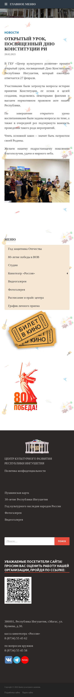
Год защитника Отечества (25, 249)
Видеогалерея (17, 281)
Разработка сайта (12, 692)
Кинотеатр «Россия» (21, 273)
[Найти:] (37, 541)
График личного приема (24, 306)
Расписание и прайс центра (26, 297)
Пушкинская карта (17, 493)
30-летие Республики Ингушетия (26, 499)
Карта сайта (27, 692)
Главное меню (22, 4)
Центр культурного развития (29, 687)
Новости (11, 32)
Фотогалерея (16, 289)
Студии (13, 265)
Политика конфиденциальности (25, 471)
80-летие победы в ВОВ (23, 257)
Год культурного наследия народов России (33, 506)
